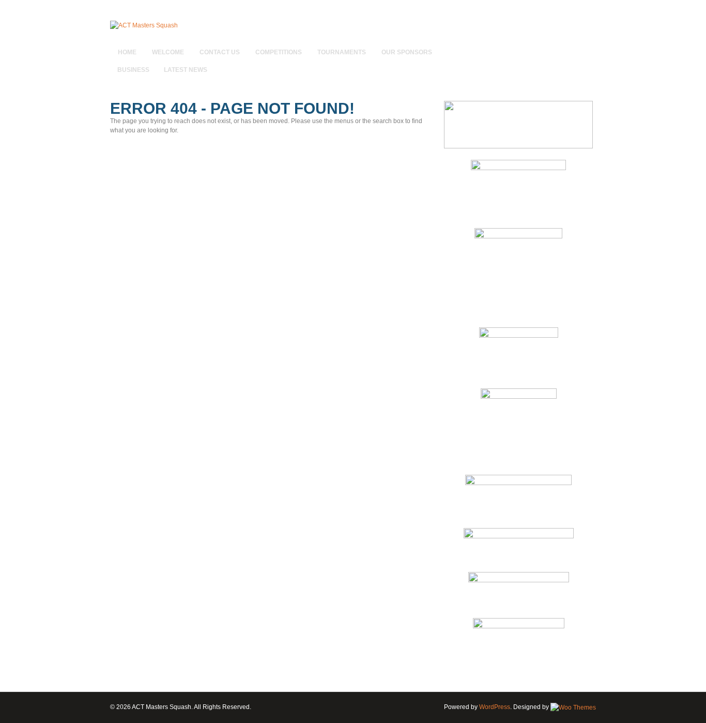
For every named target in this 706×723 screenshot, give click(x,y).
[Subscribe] (589, 47)
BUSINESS (133, 69)
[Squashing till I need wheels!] (144, 25)
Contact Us (219, 52)
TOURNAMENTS (341, 52)
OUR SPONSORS (406, 52)
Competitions (278, 52)
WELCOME (168, 52)
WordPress (494, 707)
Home (127, 52)
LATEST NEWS (185, 69)
